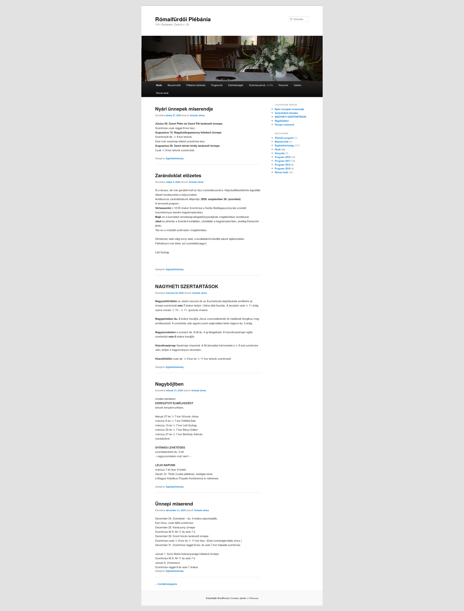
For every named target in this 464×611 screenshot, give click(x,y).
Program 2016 (282, 157)
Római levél (162, 93)
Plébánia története (195, 85)
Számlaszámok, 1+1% (261, 85)
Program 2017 (282, 161)
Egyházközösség (174, 158)
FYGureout (253, 598)
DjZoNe (243, 598)
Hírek (159, 85)
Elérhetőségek (235, 85)
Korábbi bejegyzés (166, 584)
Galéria (297, 85)
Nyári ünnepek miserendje (184, 108)
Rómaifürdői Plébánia (183, 19)
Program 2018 (282, 164)
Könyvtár (283, 85)
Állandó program (284, 137)
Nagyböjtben (169, 383)
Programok (217, 85)
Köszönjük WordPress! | (223, 598)
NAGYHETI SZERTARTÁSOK (186, 286)
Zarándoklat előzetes (178, 175)
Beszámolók (174, 85)
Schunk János (197, 115)
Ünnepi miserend (174, 503)
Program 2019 (282, 168)
